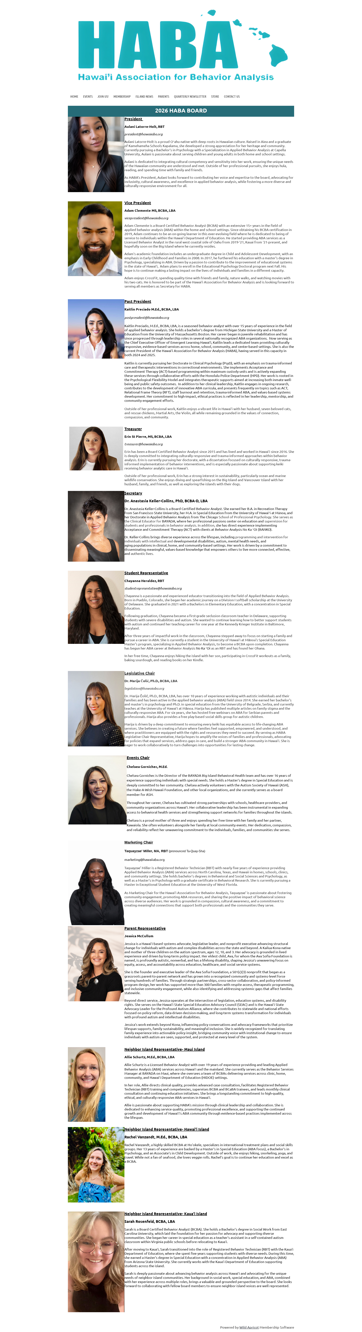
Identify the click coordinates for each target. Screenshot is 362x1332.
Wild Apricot (249, 1327)
